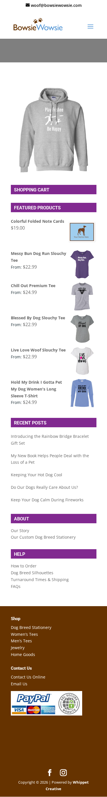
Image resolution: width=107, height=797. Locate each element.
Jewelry (18, 647)
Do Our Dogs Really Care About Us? (44, 487)
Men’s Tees (21, 640)
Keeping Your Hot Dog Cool (36, 474)
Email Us (19, 683)
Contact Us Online (28, 677)
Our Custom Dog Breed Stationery (43, 537)
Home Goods (23, 654)
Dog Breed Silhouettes (32, 572)
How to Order (24, 566)
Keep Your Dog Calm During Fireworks (47, 499)
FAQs (16, 586)
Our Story (20, 530)
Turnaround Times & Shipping (40, 579)
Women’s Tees (24, 634)
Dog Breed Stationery (31, 627)
